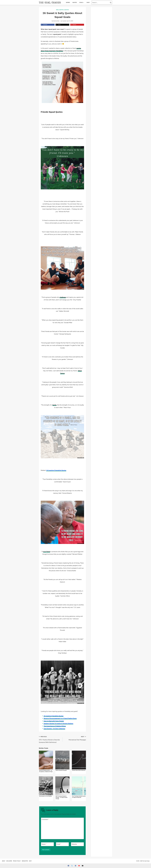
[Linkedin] (75, 865)
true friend (46, 551)
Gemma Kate (56, 21)
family (54, 405)
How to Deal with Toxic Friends (54, 721)
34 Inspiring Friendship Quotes (56, 470)
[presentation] (46, 760)
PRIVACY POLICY (17, 861)
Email (59, 844)
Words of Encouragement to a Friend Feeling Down (60, 718)
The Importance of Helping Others (55, 726)
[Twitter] (72, 865)
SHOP (88, 2)
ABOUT (3, 861)
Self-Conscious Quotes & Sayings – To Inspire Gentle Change (61, 797)
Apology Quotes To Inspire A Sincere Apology (58, 723)
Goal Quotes (60, 9)
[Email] (82, 865)
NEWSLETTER (25, 861)
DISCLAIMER (9, 861)
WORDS (68, 2)
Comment (45, 819)
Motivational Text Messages (77, 738)
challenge (63, 297)
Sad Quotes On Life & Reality (45, 796)
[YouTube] (79, 865)
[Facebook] (68, 865)
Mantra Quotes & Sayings (61, 770)
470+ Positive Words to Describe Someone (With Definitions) (49, 739)
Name (44, 844)
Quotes (66, 9)
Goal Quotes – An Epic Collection (54, 728)
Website (74, 844)
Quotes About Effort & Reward (78, 770)
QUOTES (74, 2)
